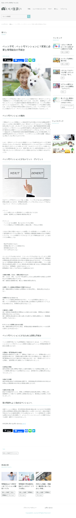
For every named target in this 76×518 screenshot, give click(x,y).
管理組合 (4, 495)
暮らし (56, 9)
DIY (62, 77)
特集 (29, 9)
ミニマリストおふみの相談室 (67, 106)
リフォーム (64, 9)
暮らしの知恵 (6, 453)
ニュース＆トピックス (39, 9)
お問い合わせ (49, 507)
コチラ (24, 423)
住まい (12, 492)
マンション (15, 453)
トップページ (4, 24)
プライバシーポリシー (30, 507)
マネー (50, 9)
